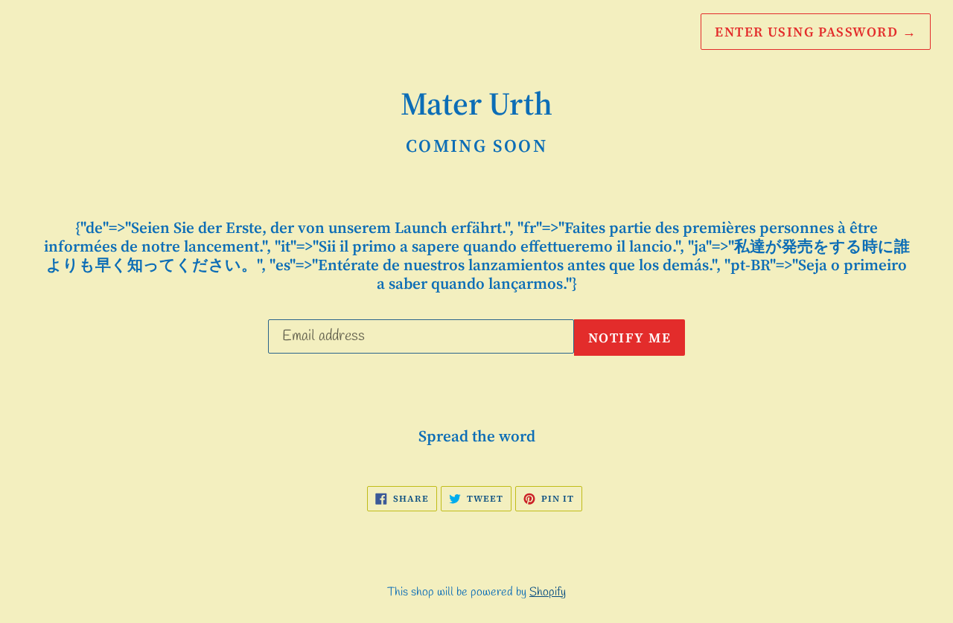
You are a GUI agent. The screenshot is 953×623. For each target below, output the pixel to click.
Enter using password (816, 31)
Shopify (547, 592)
